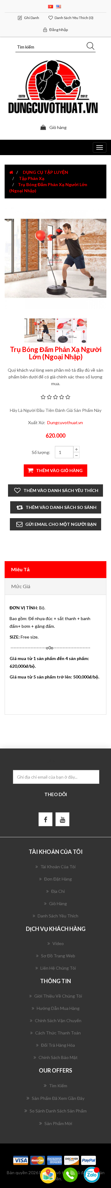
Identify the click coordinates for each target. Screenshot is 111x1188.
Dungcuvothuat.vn (65, 422)
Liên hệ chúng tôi (58, 968)
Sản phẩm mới (58, 1123)
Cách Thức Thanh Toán (58, 1032)
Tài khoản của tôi (58, 866)
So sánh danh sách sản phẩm (58, 1110)
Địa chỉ (58, 891)
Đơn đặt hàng (58, 878)
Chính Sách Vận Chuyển (58, 1020)
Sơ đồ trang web (58, 955)
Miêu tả (20, 569)
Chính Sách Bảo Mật (58, 1057)
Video (58, 943)
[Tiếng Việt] (50, 6)
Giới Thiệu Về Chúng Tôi (58, 995)
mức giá (20, 586)
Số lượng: (41, 452)
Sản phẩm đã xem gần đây (58, 1098)
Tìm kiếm (58, 1085)
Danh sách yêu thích (58, 915)
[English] (58, 6)
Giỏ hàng (58, 903)
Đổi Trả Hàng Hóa (58, 1045)
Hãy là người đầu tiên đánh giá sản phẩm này (55, 410)
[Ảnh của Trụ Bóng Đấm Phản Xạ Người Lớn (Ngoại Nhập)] (40, 330)
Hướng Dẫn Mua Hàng (58, 1008)
